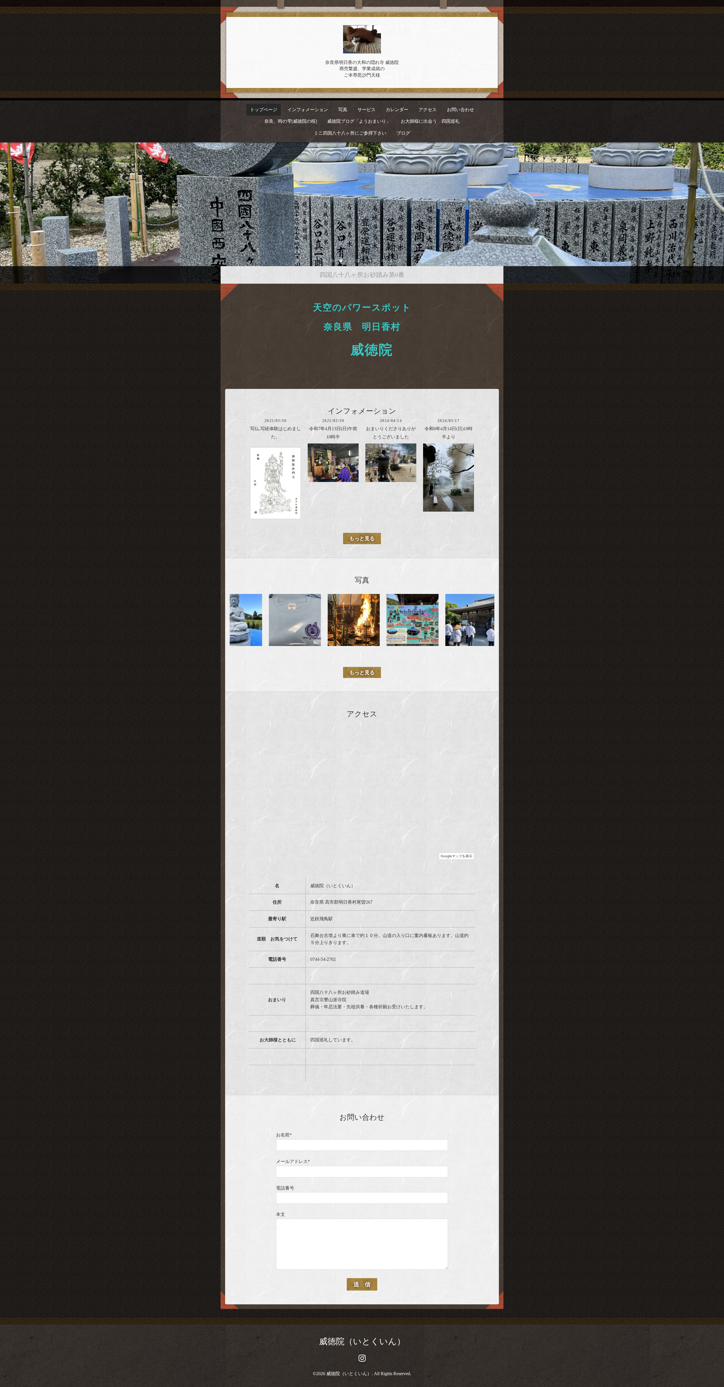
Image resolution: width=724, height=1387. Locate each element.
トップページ (263, 109)
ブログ (403, 133)
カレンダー (397, 109)
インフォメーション (307, 109)
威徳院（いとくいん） (362, 1341)
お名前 (284, 1134)
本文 (280, 1214)
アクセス (428, 109)
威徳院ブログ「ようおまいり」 (359, 121)
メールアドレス (293, 1161)
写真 (342, 109)
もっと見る (362, 538)
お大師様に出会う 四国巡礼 (430, 121)
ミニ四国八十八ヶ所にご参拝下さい (350, 133)
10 (400, 261)
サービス (366, 109)
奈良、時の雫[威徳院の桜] (290, 121)
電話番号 (285, 1188)
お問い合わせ (460, 109)
